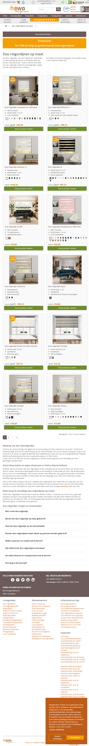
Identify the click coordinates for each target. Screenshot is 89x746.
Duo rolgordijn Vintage (14, 406)
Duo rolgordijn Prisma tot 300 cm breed (21, 346)
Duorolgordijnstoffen (11, 606)
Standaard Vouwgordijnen (12, 620)
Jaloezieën (69, 16)
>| (17, 437)
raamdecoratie (66, 486)
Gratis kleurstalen (38, 608)
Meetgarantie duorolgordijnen (43, 638)
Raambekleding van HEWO (71, 641)
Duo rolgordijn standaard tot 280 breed (64, 227)
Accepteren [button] (75, 737)
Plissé (5, 16)
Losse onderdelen (9, 634)
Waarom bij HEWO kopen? (71, 622)
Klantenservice (81, 16)
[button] (84, 699)
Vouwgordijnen (42, 16)
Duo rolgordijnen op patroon (71, 613)
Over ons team (37, 611)
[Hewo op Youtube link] (28, 581)
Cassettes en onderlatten (70, 611)
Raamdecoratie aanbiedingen (72, 671)
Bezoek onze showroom (41, 606)
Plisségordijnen (8, 632)
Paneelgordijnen (56, 16)
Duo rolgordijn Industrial (15, 286)
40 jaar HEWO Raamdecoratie (72, 618)
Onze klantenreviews (68, 627)
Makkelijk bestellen (39, 615)
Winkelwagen (74, 745)
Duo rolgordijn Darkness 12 (16, 167)
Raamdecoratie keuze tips (70, 669)
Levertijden (36, 622)
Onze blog (64, 636)
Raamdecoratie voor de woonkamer (69, 686)
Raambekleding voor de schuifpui (73, 659)
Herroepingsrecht (38, 627)
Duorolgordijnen (16, 16)
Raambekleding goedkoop (70, 645)
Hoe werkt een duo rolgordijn (72, 615)
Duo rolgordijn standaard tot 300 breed (21, 107)
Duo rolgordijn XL (55, 167)
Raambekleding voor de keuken (72, 657)
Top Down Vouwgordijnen (12, 622)
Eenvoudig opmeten (68, 604)
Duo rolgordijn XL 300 (13, 227)
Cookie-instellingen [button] (57, 737)
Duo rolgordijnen (9, 604)
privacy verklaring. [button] (56, 729)
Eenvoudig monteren (68, 606)
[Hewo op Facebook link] (12, 581)
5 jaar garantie (37, 625)
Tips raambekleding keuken (71, 638)
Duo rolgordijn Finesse (57, 406)
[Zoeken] (58, 9)
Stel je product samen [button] (24, 129)
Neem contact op (38, 604)
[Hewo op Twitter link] (23, 581)
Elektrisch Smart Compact (12, 611)
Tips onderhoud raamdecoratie (72, 608)
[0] (86, 9)
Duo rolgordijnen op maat (22, 26)
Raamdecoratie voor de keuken (72, 694)
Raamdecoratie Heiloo (69, 620)
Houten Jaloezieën (9, 627)
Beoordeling (40, 20)
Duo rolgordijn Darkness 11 (59, 107)
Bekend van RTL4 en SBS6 (71, 625)
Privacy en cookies (32, 742)
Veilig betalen (37, 618)
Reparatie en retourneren (41, 636)
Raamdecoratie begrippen (70, 673)
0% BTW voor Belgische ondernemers (41, 633)
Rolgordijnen (29, 16)
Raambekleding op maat (70, 643)
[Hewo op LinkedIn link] (33, 581)
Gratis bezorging (38, 620)
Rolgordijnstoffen (9, 615)
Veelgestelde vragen (39, 613)
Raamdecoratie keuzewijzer (71, 666)
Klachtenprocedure (39, 629)
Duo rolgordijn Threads (57, 346)
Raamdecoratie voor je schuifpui (73, 696)
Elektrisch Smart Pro (10, 613)
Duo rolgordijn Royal (56, 286)
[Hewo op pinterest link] (17, 581)
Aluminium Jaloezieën (11, 629)
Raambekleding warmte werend (72, 662)
